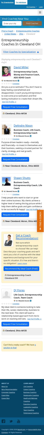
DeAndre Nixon (23, 125)
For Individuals (21, 2)
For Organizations (7, 2)
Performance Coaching (31, 413)
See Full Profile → (9, 102)
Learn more (22, 263)
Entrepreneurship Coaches (27, 31)
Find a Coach (7, 31)
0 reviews (16, 83)
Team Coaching (28, 410)
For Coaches (31, 7)
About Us (4, 386)
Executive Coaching (30, 404)
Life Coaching (28, 386)
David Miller (21, 67)
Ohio (21, 33)
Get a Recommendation (9, 389)
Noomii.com (21, 429)
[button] (18, 81)
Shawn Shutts (22, 178)
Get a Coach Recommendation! (27, 236)
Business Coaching (29, 392)
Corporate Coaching (8, 392)
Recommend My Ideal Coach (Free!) (21, 268)
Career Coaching (29, 389)
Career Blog (5, 398)
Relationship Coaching (31, 395)
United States (10, 33)
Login (41, 7)
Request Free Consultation (15, 107)
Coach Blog (5, 395)
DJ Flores (19, 290)
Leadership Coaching (30, 407)
